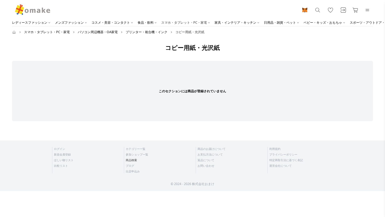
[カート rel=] (355, 10)
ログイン (59, 149)
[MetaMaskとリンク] (304, 10)
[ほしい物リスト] (330, 10)
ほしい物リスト (64, 160)
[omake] (32, 10)
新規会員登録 (62, 154)
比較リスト (61, 166)
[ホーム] (14, 32)
